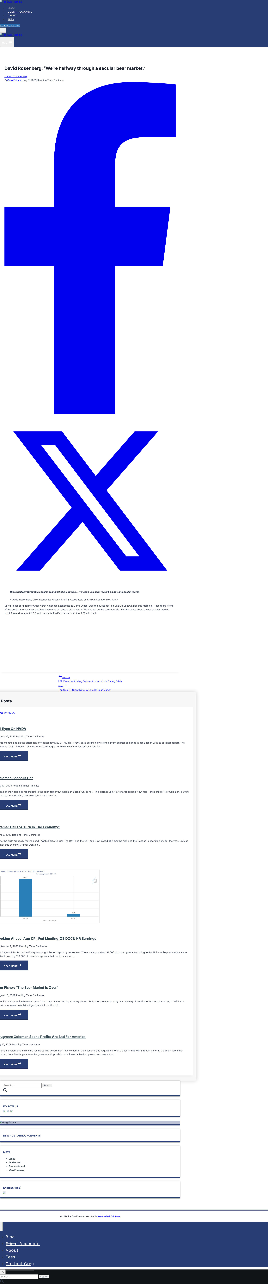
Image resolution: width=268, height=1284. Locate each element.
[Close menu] (1, 1226)
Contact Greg (10, 25)
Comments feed (17, 1166)
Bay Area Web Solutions (108, 1216)
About (12, 15)
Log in (12, 1158)
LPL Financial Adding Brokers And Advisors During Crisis (90, 679)
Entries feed (15, 1162)
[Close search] (3, 1271)
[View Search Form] (3, 30)
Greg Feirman (14, 80)
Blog (11, 8)
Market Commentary (15, 76)
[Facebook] (90, 413)
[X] (90, 585)
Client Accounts (20, 11)
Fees (11, 19)
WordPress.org (16, 1170)
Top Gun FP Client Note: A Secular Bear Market (84, 688)
